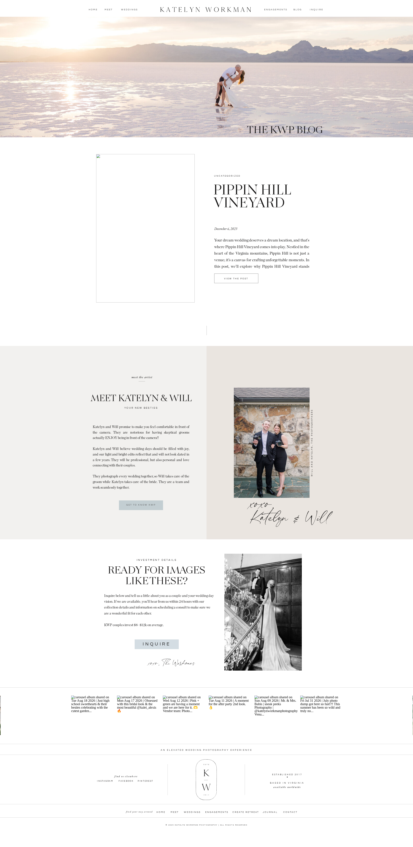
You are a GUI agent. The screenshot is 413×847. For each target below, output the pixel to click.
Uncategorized (227, 176)
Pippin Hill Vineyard (251, 197)
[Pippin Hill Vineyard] (145, 228)
